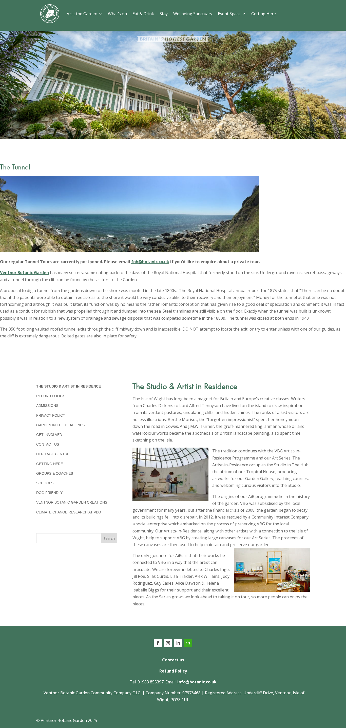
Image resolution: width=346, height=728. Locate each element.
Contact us (173, 660)
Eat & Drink (143, 13)
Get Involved (49, 435)
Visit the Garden (82, 13)
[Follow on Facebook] (158, 643)
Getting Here (263, 13)
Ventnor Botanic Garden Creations (71, 502)
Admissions (47, 406)
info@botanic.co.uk (197, 682)
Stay (164, 13)
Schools (44, 483)
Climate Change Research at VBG (68, 512)
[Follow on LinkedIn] (178, 643)
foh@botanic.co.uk (150, 261)
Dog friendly (49, 493)
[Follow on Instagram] (168, 643)
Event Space (229, 13)
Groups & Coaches (54, 473)
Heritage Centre (52, 454)
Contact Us (47, 444)
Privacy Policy (50, 415)
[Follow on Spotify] (188, 643)
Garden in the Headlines (60, 425)
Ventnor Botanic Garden (24, 272)
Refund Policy (50, 396)
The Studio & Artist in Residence (68, 386)
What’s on (117, 13)
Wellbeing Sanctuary (192, 13)
